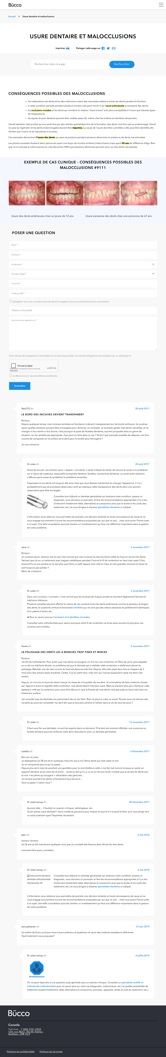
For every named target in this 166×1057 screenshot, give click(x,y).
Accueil (12, 17)
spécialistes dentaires (109, 507)
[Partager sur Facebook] (103, 49)
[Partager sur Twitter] (108, 49)
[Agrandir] (46, 193)
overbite (77, 608)
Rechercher (122, 64)
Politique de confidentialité (21, 1052)
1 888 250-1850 (31, 1029)
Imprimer (60, 48)
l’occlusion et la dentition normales (71, 617)
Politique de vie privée (51, 1052)
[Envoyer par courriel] (113, 49)
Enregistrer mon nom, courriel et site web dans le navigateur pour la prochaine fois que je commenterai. (61, 302)
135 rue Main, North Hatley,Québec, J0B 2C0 (25, 1033)
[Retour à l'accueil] (81, 5)
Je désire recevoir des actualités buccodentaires (35, 376)
